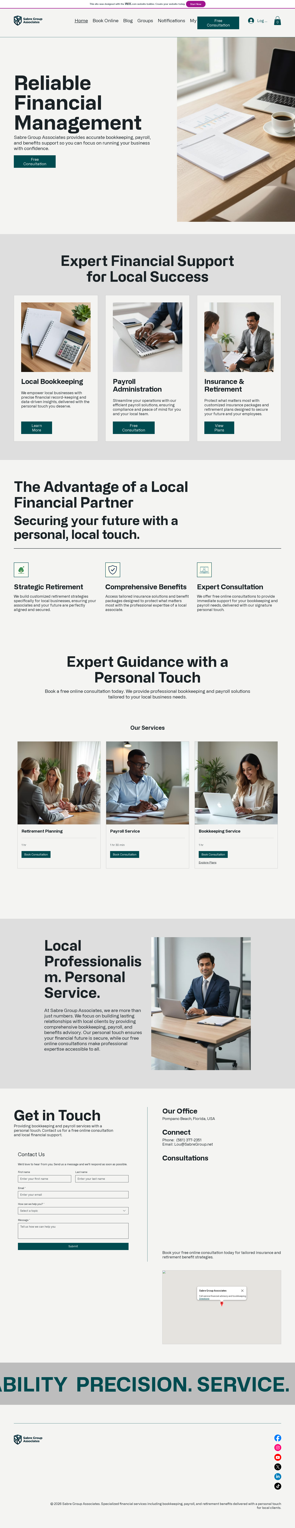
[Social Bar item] (277, 1438)
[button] (277, 20)
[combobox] (73, 1210)
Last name (81, 1172)
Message (24, 1220)
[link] (59, 831)
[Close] (242, 1291)
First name (24, 1172)
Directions (204, 1298)
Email (22, 1188)
